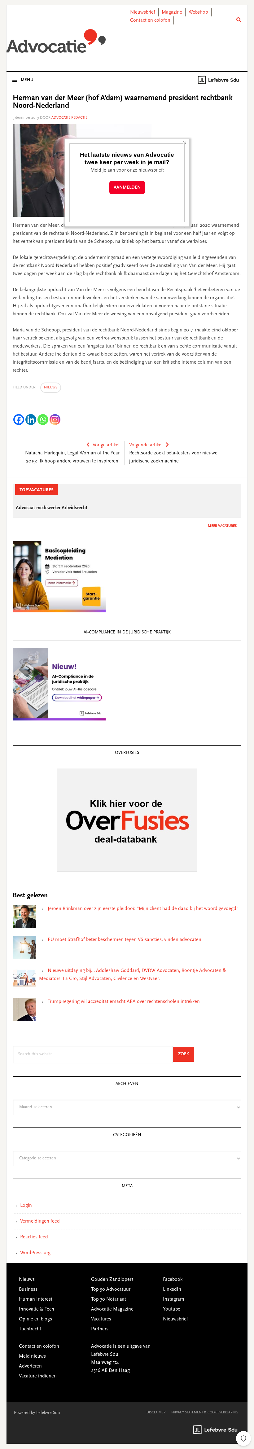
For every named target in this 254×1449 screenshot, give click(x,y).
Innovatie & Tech (36, 1309)
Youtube (171, 1309)
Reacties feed (34, 1237)
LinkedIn (172, 1289)
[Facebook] (18, 419)
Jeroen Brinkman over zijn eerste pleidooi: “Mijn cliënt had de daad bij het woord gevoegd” (143, 908)
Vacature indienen (38, 1376)
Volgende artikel (146, 445)
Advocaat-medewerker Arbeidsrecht (51, 508)
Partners (99, 1329)
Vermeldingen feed (40, 1221)
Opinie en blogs (35, 1319)
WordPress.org (35, 1252)
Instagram (173, 1299)
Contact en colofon (150, 20)
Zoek (186, 1054)
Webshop (198, 12)
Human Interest (35, 1299)
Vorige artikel (106, 445)
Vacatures (101, 1319)
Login (26, 1205)
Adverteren (30, 1366)
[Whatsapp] (42, 419)
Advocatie (56, 43)
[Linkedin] (30, 419)
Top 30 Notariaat (108, 1299)
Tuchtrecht (30, 1329)
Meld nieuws (32, 1356)
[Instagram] (55, 419)
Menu (27, 80)
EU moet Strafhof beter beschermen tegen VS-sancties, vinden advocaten (124, 939)
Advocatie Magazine (112, 1309)
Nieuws (50, 387)
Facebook (172, 1279)
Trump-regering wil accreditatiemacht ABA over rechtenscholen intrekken (124, 1001)
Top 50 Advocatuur (110, 1289)
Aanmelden (127, 187)
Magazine (172, 12)
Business (28, 1289)
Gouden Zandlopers (112, 1279)
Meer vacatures (222, 526)
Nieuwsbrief (142, 12)
